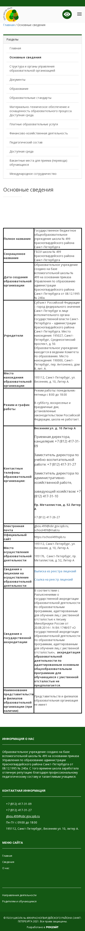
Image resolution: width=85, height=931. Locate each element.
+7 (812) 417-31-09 (19, 804)
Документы (17, 80)
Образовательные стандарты (30, 98)
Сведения (8, 862)
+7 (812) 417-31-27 (19, 810)
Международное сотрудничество (33, 174)
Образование (18, 89)
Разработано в (36, 927)
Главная (15, 48)
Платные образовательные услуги (33, 124)
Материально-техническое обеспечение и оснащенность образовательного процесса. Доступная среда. (40, 111)
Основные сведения (25, 57)
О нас (5, 868)
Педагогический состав (25, 142)
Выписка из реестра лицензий (55, 571)
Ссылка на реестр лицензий (53, 579)
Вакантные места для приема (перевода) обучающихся (38, 163)
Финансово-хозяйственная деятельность (38, 133)
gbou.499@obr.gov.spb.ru (23, 816)
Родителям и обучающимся (19, 901)
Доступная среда (21, 151)
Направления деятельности (19, 895)
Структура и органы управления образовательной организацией (32, 68)
